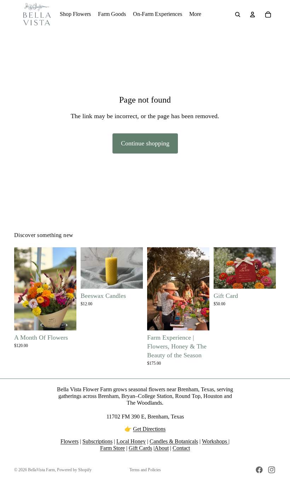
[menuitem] (195, 14)
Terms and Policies (145, 469)
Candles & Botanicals (174, 441)
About (162, 448)
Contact (181, 448)
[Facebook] (259, 470)
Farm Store (112, 448)
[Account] (252, 14)
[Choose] (65, 319)
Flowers (69, 441)
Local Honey (131, 441)
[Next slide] (201, 288)
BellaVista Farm (41, 469)
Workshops (215, 441)
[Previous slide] (155, 288)
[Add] (198, 319)
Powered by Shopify (74, 469)
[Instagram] (271, 470)
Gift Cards (140, 448)
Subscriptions (97, 441)
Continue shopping (145, 143)
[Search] (237, 14)
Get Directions (149, 429)
